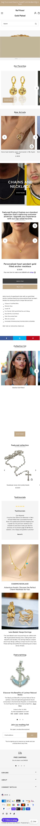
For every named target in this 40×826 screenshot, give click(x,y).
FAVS (26, 50)
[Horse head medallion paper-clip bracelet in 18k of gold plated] (18, 133)
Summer (26, 713)
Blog (12, 713)
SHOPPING (16, 50)
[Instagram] (6, 814)
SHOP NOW (8, 100)
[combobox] (20, 23)
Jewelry (16, 713)
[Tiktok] (14, 814)
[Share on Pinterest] (33, 338)
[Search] (35, 23)
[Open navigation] (6, 13)
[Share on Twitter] (19, 338)
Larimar (21, 713)
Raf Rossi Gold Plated (20, 13)
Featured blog (20, 655)
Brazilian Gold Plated (18, 387)
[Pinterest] (10, 814)
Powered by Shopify (27, 823)
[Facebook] (3, 814)
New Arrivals (20, 112)
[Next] (36, 3)
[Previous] (4, 3)
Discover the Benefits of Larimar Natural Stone (20, 694)
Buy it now (20, 287)
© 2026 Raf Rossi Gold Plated (11, 823)
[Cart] (39, 13)
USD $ (6, 795)
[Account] (35, 13)
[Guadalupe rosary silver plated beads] (18, 466)
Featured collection (20, 445)
